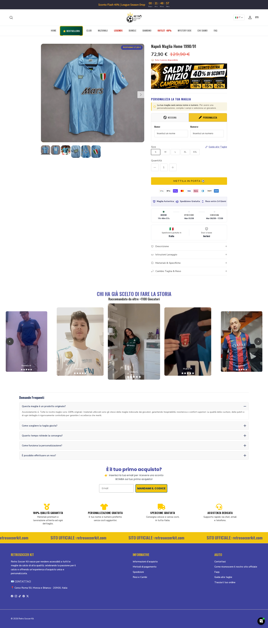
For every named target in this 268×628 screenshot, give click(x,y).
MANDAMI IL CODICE (151, 488)
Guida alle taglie (223, 577)
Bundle (132, 30)
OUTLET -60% (165, 30)
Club (89, 30)
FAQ (215, 30)
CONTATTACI (23, 581)
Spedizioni (138, 572)
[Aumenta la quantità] (172, 167)
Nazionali (103, 30)
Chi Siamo (202, 30)
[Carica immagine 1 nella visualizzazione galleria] (92, 93)
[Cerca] (11, 17)
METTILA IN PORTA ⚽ (189, 181)
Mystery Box (184, 30)
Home (53, 30)
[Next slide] (258, 341)
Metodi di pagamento (144, 566)
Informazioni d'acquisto (145, 561)
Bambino (147, 30)
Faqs (217, 572)
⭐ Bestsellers (71, 31)
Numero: (194, 126)
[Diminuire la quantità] (155, 167)
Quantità (156, 160)
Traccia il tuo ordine (224, 582)
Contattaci (220, 561)
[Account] (249, 17)
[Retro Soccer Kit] (134, 17)
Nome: (157, 126)
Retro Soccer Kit (26, 618)
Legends (118, 30)
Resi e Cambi (140, 577)
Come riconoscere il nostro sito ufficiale (235, 566)
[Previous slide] (10, 341)
